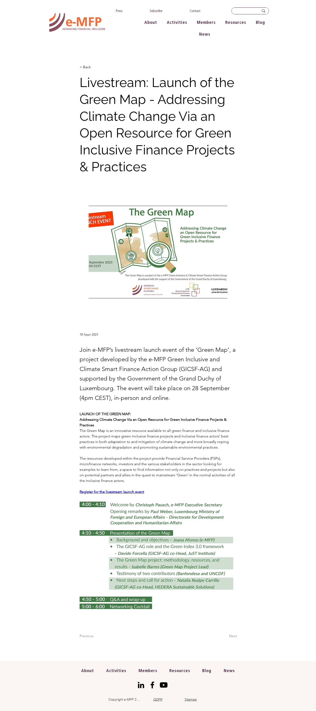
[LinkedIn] (141, 684)
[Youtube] (163, 684)
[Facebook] (152, 684)
